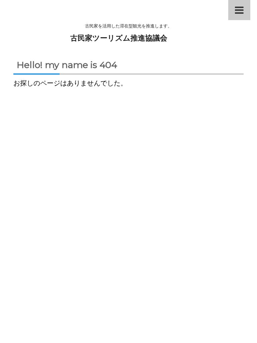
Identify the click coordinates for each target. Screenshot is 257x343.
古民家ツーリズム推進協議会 (118, 38)
